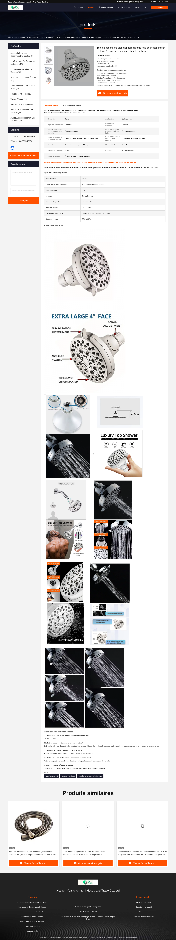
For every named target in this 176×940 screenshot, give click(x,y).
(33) (22, 54)
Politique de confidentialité (144, 917)
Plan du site (143, 912)
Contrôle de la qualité (144, 907)
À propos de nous (106, 7)
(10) (19, 99)
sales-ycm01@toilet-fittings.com (131, 2)
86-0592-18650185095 (159, 2)
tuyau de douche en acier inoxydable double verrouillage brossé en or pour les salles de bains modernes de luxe (142, 853)
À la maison (78, 7)
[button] (48, 83)
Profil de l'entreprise (143, 902)
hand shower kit (52, 776)
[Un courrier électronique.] (12, 147)
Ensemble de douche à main (40, 37)
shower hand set (68, 776)
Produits (91, 7)
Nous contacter (124, 7)
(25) (23, 87)
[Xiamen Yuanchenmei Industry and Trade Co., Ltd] (15, 7)
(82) (23, 119)
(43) (22, 111)
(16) (23, 62)
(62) (23, 79)
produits (23, 37)
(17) (22, 104)
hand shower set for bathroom (90, 776)
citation (160, 7)
